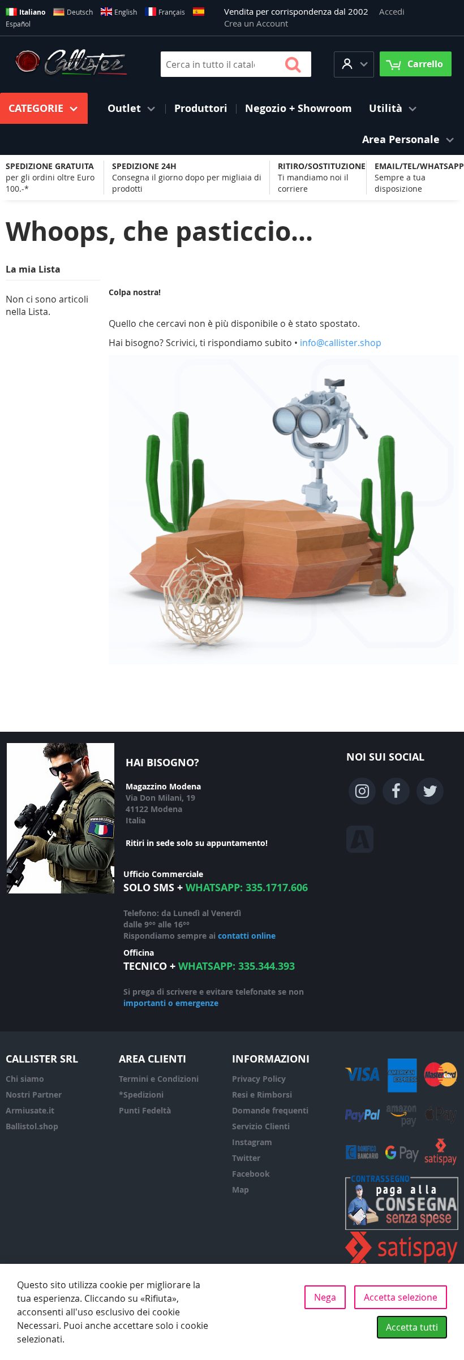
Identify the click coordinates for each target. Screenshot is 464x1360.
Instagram (252, 1142)
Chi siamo (25, 1078)
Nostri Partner (34, 1094)
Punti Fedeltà (145, 1110)
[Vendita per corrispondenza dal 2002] (71, 64)
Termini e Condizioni (159, 1078)
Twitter (246, 1157)
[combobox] (236, 64)
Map (240, 1189)
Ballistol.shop (32, 1126)
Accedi (392, 11)
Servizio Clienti (261, 1126)
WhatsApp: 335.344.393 (236, 966)
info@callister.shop (340, 342)
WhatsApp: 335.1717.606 (247, 887)
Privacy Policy (259, 1078)
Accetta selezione (400, 1297)
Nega (325, 1297)
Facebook (251, 1173)
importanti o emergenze (170, 1003)
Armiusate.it (30, 1110)
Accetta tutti (412, 1327)
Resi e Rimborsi (262, 1094)
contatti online (247, 935)
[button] (354, 64)
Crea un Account (256, 23)
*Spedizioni (141, 1094)
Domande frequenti (270, 1110)
